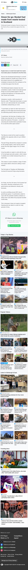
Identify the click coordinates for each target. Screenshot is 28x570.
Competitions (18, 536)
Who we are (3, 554)
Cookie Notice (10, 556)
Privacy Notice (18, 554)
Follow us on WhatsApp (9, 547)
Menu (5, 2)
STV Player (4, 536)
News (2, 13)
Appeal (16, 538)
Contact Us (3, 556)
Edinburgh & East (11, 13)
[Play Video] (14, 39)
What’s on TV (5, 538)
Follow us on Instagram (9, 550)
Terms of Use (11, 554)
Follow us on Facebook (9, 544)
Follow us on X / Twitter (9, 541)
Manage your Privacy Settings (9, 560)
